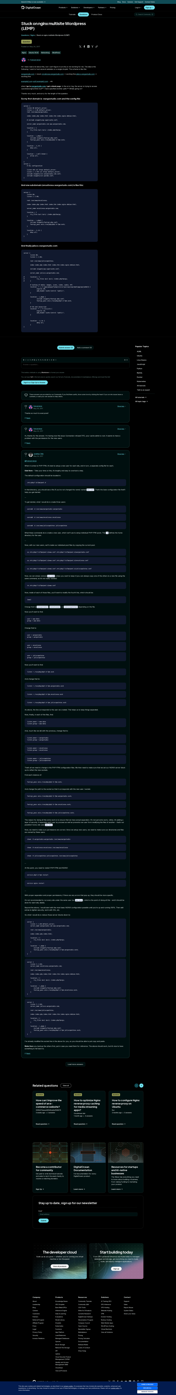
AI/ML (139, 351)
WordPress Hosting (107, 1326)
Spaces (57, 1341)
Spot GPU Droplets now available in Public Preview (39, 2)
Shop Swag (82, 1351)
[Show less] (125, 406)
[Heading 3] (43, 360)
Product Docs (96, 14)
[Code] (56, 360)
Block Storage (60, 1344)
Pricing (80, 1335)
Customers (36, 1314)
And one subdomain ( (31, 185)
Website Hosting (106, 1310)
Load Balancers (60, 1335)
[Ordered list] (47, 360)
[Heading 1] (39, 360)
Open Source (82, 1326)
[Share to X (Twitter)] (80, 46)
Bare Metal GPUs (61, 1307)
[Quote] (49, 360)
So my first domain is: (32, 98)
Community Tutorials (85, 1301)
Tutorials (72, 14)
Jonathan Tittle (38, 454)
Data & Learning (60, 1314)
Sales (126, 1304)
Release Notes (83, 1344)
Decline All (147, 1388)
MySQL (139, 373)
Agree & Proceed (147, 1384)
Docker (139, 377)
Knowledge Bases (61, 1301)
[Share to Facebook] (84, 46)
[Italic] (26, 360)
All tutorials (141, 386)
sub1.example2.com (40, 81)
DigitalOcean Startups (85, 1317)
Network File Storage (62, 1348)
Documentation (83, 1341)
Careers (130, 2)
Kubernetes (141, 381)
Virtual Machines (106, 1329)
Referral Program (38, 1320)
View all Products (61, 1371)
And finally (26, 245)
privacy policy (68, 1386)
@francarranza (30, 461)
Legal (34, 1329)
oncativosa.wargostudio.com (53, 74)
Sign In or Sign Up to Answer (34, 382)
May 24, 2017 (38, 431)
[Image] (34, 360)
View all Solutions (107, 1332)
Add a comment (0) (84, 348)
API (56, 1351)
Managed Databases (62, 1338)
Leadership (36, 1304)
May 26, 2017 (38, 408)
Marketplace (82, 1332)
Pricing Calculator (84, 1338)
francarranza (35, 60)
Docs (124, 2)
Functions (58, 1329)
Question (26, 42)
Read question (41, 1124)
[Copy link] (96, 46)
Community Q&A (83, 1304)
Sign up (148, 8)
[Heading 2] (41, 360)
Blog (119, 2)
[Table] (53, 360)
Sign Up (39, 1189)
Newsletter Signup (84, 1329)
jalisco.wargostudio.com (85, 74)
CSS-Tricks (82, 1307)
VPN (102, 1314)
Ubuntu (139, 356)
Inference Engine (61, 1310)
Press (34, 1326)
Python (139, 369)
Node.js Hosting (106, 1320)
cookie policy (115, 1388)
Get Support (139, 2)
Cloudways (59, 1368)
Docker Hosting (106, 1317)
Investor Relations (39, 1338)
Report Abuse (128, 1307)
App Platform (59, 1332)
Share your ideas (129, 1314)
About (35, 1301)
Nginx (33, 35)
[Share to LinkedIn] (88, 46)
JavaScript (141, 364)
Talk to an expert (143, 390)
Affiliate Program (38, 1323)
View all (66, 1086)
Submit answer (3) (66, 348)
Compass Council (84, 1323)
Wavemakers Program (85, 1320)
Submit (43, 1221)
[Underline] (28, 360)
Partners (35, 1317)
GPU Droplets (59, 1304)
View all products (59, 1266)
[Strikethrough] (30, 360)
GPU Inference (106, 1304)
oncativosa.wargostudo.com (57, 185)
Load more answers (75, 1064)
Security (35, 1335)
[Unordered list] (45, 360)
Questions (83, 14)
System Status (128, 1310)
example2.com (26, 81)
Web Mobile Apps (107, 1323)
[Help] (127, 360)
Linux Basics (141, 360)
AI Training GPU (106, 1301)
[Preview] (125, 360)
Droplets (58, 1323)
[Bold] (24, 360)
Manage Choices (147, 1391)
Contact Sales (150, 2)
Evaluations (59, 1317)
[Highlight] (36, 360)
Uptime (57, 1354)
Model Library (60, 1320)
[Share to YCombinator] (92, 46)
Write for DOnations (84, 1310)
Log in (137, 8)
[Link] (32, 360)
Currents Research (84, 1314)
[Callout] (51, 360)
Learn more (78, 1189)
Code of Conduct (84, 1348)
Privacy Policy (37, 1332)
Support (126, 1301)
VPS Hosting (105, 1307)
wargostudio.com (27, 74)
